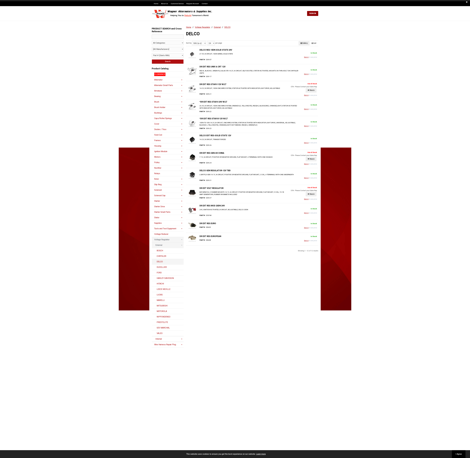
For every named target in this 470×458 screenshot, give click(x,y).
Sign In (312, 13)
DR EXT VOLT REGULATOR (211, 188)
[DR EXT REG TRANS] (192, 140)
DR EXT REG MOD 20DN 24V (212, 205)
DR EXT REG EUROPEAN (210, 236)
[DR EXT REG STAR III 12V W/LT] (192, 123)
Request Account (192, 3)
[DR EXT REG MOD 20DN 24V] (192, 210)
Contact (205, 3)
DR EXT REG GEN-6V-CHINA (212, 153)
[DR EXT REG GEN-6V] (192, 157)
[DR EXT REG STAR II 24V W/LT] (192, 106)
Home (156, 3)
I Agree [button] (459, 454)
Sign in (306, 57)
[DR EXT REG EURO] (192, 225)
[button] (467, 2)
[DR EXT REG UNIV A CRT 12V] (192, 71)
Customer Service (177, 3)
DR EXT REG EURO (208, 223)
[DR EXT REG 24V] (192, 54)
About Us (164, 3)
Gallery (305, 43)
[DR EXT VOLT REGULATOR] (192, 192)
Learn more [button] (261, 454)
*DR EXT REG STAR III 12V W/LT (214, 118)
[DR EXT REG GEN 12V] (192, 175)
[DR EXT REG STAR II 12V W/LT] (192, 88)
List (314, 43)
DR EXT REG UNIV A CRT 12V (212, 66)
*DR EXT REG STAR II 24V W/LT (213, 102)
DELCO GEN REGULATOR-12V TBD (215, 170)
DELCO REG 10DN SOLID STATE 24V (216, 50)
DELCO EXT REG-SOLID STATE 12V (215, 135)
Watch (312, 90)
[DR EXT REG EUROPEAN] (192, 237)
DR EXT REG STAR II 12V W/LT (213, 84)
